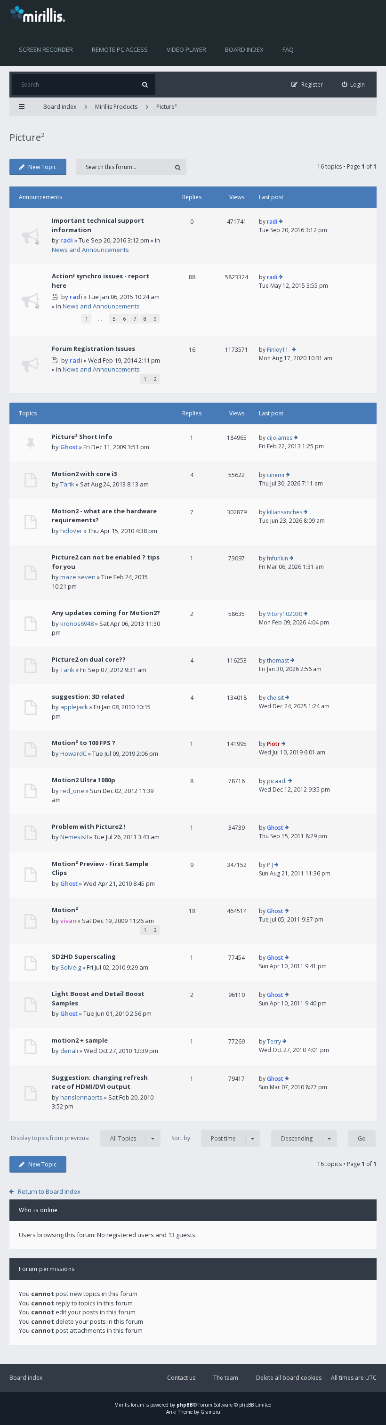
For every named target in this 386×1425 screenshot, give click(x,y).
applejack (74, 707)
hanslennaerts (81, 1097)
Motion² (65, 910)
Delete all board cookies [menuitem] (289, 1378)
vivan (68, 920)
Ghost (69, 447)
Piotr (273, 744)
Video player (186, 49)
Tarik (67, 484)
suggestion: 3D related (88, 696)
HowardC (73, 753)
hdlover (71, 530)
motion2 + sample (80, 1040)
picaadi (277, 781)
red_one (72, 790)
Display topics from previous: (73, 1138)
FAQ (288, 49)
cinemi (275, 475)
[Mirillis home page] (39, 13)
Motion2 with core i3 (84, 474)
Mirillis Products (116, 107)
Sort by (203, 1138)
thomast (278, 660)
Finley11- (278, 350)
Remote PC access (120, 49)
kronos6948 (77, 623)
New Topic (42, 167)
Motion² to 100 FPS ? (83, 742)
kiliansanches (284, 512)
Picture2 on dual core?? (89, 659)
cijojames (279, 438)
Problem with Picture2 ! (88, 826)
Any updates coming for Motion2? (106, 612)
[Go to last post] (281, 222)
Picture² (166, 107)
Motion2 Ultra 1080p (83, 780)
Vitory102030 (284, 614)
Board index (244, 49)
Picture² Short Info (82, 436)
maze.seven (78, 577)
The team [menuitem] (225, 1378)
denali (69, 1050)
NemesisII (74, 837)
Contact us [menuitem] (181, 1378)
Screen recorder (46, 49)
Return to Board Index (49, 1191)
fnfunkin (277, 558)
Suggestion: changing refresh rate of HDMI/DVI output (100, 1082)
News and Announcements (90, 249)
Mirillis (121, 1404)
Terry (274, 1041)
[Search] (144, 84)
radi (66, 240)
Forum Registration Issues (93, 348)
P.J (270, 865)
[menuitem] (353, 84)
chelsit (275, 698)
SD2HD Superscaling (84, 956)
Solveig (70, 967)
